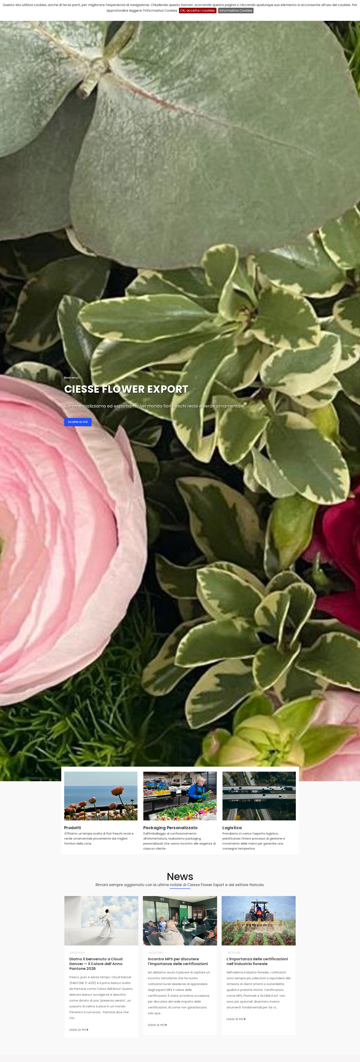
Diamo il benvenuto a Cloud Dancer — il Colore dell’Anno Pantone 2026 (95, 963)
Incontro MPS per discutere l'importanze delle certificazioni (178, 961)
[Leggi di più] (101, 798)
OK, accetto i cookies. (197, 10)
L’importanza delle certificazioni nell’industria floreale (257, 961)
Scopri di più (78, 422)
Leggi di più (77, 1030)
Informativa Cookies (235, 10)
